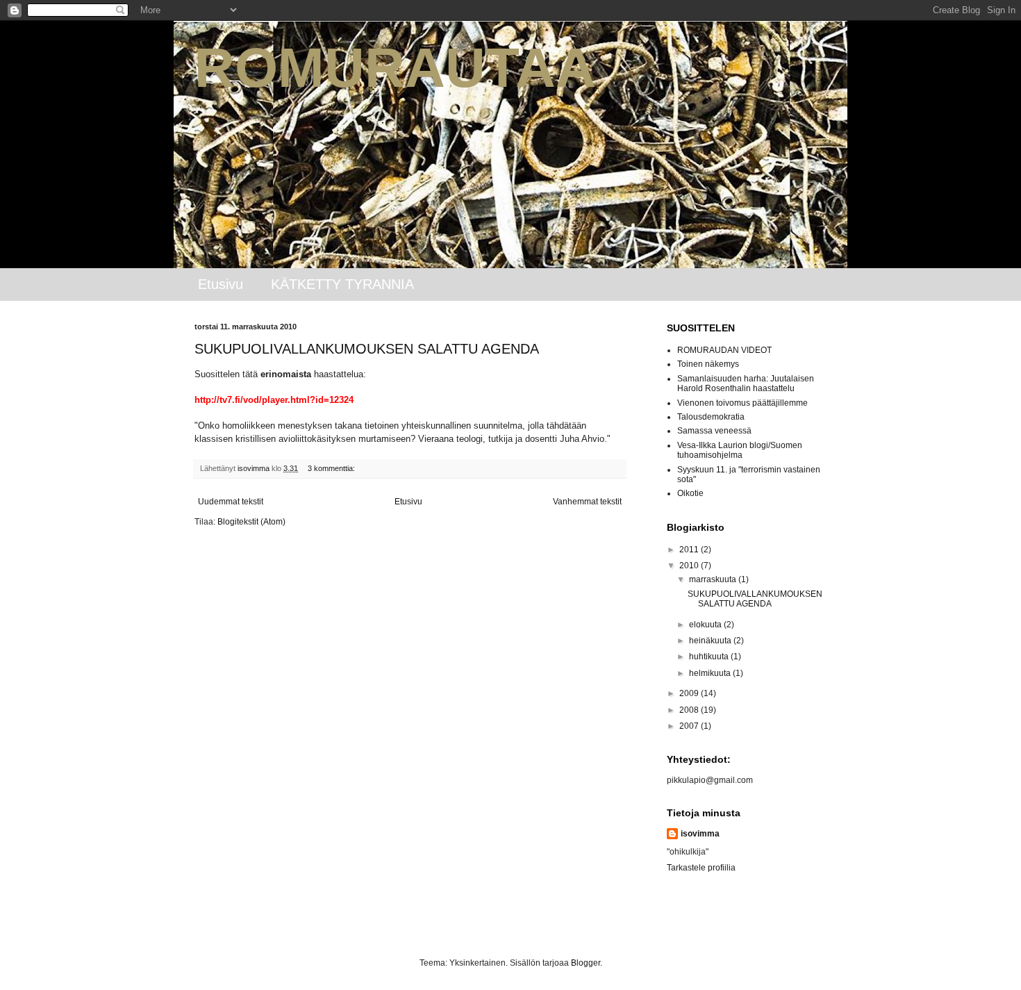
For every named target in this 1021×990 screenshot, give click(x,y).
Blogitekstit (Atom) (251, 522)
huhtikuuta (710, 656)
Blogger (585, 963)
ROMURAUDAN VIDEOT (724, 350)
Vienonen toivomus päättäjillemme (742, 403)
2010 (690, 565)
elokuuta (706, 624)
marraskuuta (713, 579)
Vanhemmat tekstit (587, 501)
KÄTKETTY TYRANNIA (342, 284)
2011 (690, 549)
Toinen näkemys (708, 364)
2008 (690, 710)
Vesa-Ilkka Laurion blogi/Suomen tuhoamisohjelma (739, 450)
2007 (690, 726)
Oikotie (690, 493)
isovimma (700, 834)
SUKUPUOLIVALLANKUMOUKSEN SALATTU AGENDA (366, 348)
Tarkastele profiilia (701, 868)
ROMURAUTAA (395, 68)
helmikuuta (711, 673)
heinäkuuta (711, 640)
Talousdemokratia (711, 417)
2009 (690, 693)
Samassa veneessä (714, 431)
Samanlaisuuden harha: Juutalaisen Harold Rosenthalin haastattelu (745, 383)
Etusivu (220, 284)
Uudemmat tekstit (230, 501)
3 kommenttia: (332, 468)
